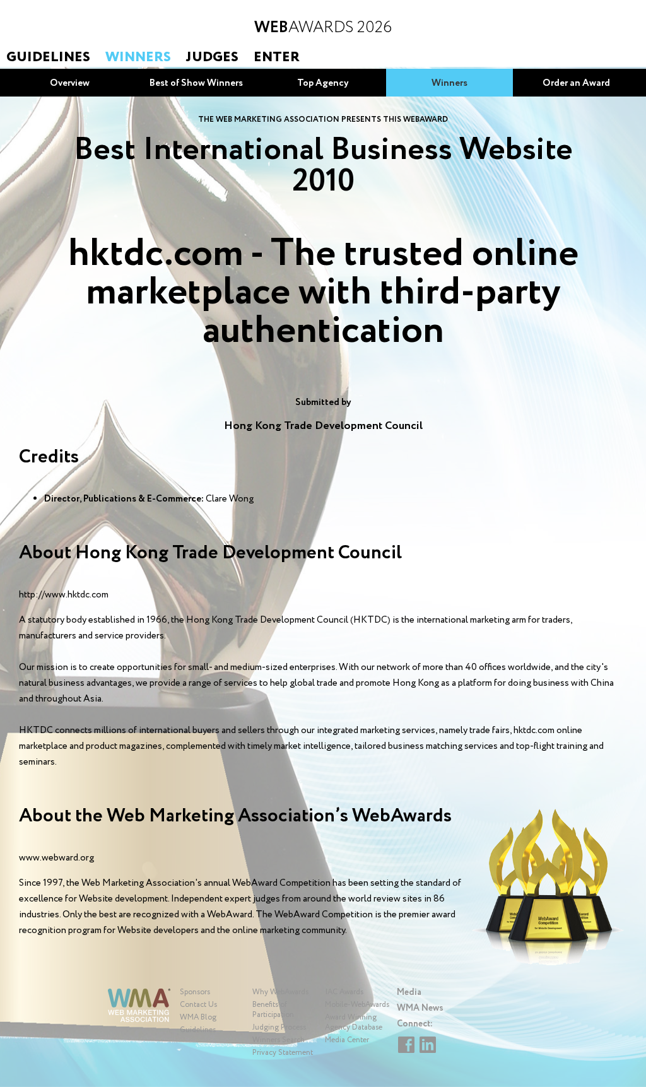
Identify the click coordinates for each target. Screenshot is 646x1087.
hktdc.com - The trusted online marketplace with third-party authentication (323, 293)
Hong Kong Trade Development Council (323, 426)
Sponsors (195, 992)
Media (409, 992)
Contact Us (198, 1004)
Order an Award (576, 83)
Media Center (347, 1040)
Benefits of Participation (273, 1009)
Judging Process (279, 1027)
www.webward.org (56, 858)
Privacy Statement (282, 1052)
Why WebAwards (280, 992)
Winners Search (278, 1040)
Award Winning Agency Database (353, 1022)
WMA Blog (198, 1017)
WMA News (420, 1008)
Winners (138, 57)
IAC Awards (344, 992)
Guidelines (48, 57)
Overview (70, 83)
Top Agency (323, 83)
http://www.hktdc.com (64, 595)
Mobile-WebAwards (357, 1004)
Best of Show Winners (196, 83)
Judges (212, 57)
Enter (277, 57)
